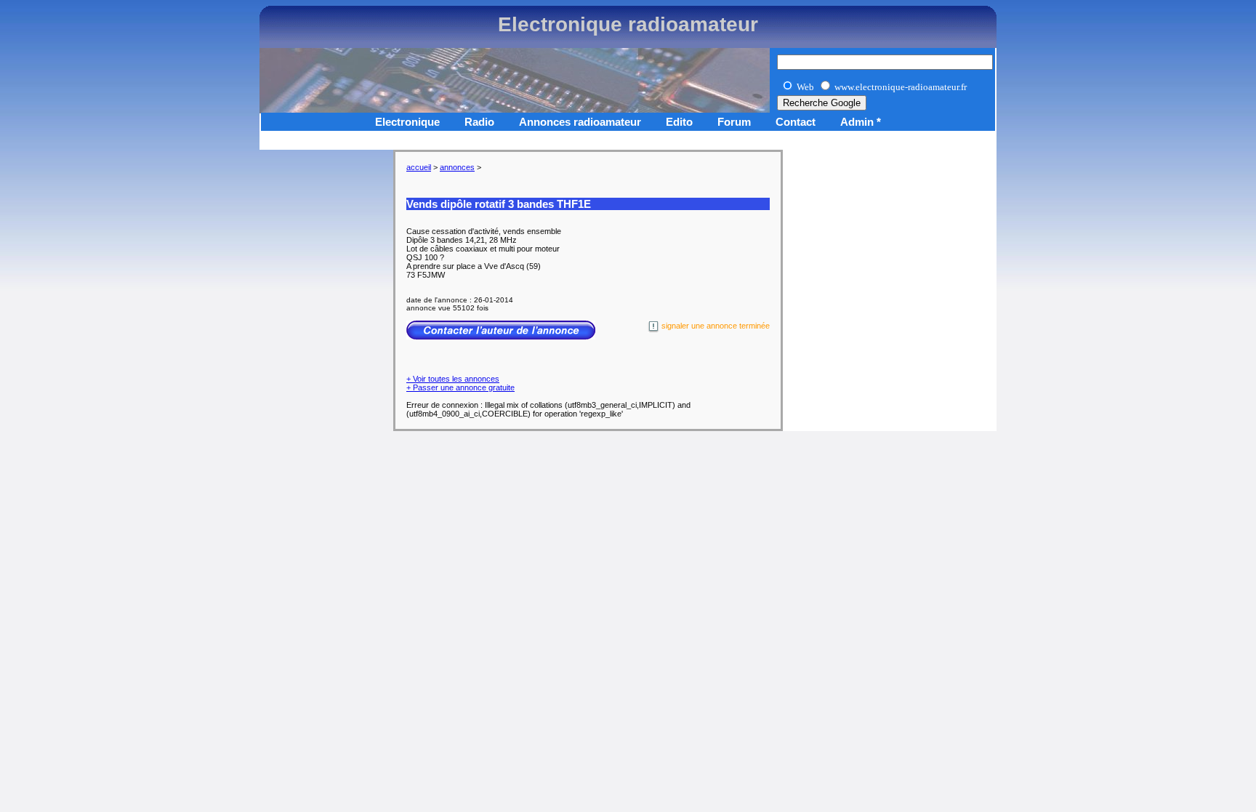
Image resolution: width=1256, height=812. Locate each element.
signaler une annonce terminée (714, 325)
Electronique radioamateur (628, 24)
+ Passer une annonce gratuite (460, 387)
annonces (457, 167)
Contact (796, 122)
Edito (679, 122)
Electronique (407, 122)
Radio (479, 122)
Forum (734, 122)
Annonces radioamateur (580, 122)
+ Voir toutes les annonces (452, 378)
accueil (418, 167)
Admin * (860, 122)
